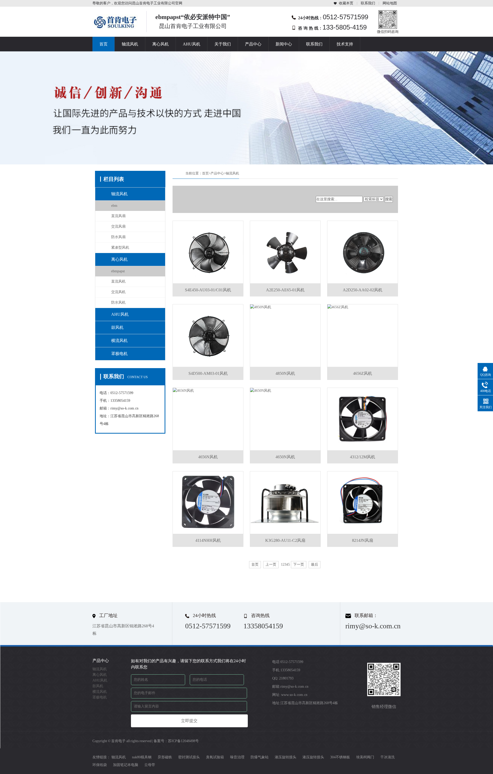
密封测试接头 (189, 757)
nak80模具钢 (141, 757)
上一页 (271, 564)
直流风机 (118, 281)
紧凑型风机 (120, 247)
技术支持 (345, 44)
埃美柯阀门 (365, 757)
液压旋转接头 (285, 757)
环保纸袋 (99, 765)
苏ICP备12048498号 (183, 741)
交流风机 (118, 292)
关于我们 (222, 44)
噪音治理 (237, 757)
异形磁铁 (165, 757)
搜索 (388, 199)
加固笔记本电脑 (125, 765)
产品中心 (253, 44)
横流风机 (119, 340)
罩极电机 (119, 353)
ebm (114, 206)
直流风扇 (118, 216)
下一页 (298, 564)
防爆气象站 (260, 757)
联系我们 (368, 3)
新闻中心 (284, 44)
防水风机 (118, 302)
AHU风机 (191, 44)
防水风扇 (118, 237)
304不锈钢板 (340, 757)
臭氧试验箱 (215, 757)
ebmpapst (118, 271)
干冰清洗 (387, 757)
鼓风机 (117, 327)
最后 (314, 564)
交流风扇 (118, 226)
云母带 (149, 765)
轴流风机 (130, 44)
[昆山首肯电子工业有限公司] (115, 28)
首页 (103, 44)
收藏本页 (346, 3)
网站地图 (390, 3)
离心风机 (160, 44)
